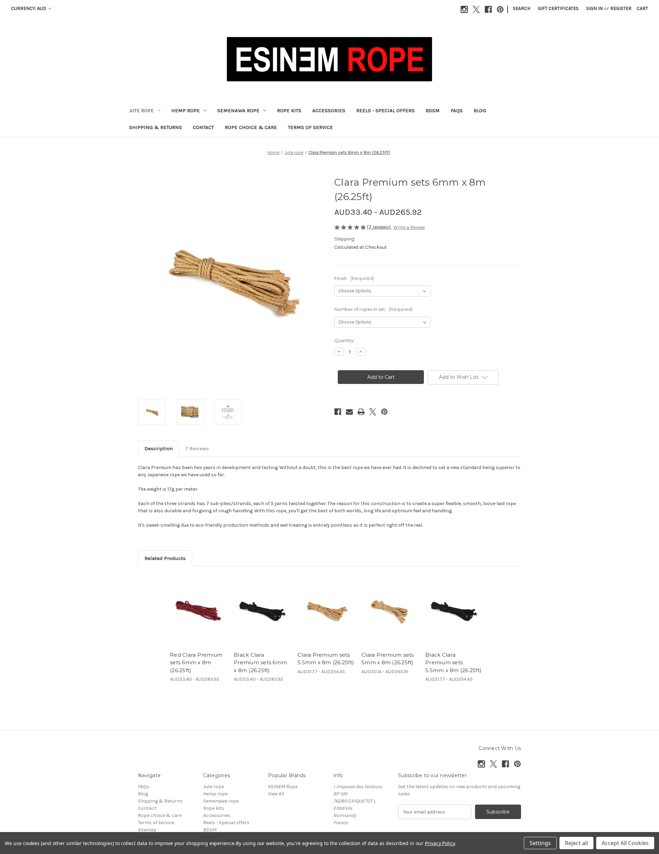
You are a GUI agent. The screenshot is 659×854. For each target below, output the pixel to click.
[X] (476, 9)
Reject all (576, 843)
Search (521, 8)
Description (158, 448)
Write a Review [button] (409, 227)
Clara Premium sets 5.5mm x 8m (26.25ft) (326, 659)
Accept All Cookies (625, 843)
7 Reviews (197, 448)
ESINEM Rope (283, 786)
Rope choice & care (251, 127)
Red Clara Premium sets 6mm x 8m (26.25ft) (196, 663)
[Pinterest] (500, 9)
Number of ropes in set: (373, 309)
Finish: (354, 278)
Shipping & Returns (155, 127)
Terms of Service (310, 127)
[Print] (361, 412)
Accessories (328, 110)
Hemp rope (185, 110)
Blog (480, 110)
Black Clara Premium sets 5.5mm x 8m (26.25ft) (453, 663)
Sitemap (147, 830)
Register (621, 8)
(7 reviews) (379, 227)
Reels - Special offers (385, 110)
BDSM (433, 110)
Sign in (594, 8)
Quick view (192, 604)
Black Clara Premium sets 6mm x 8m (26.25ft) (260, 663)
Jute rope (141, 110)
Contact (203, 127)
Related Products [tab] (165, 558)
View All (276, 794)
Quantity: (344, 340)
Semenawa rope (238, 110)
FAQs (457, 110)
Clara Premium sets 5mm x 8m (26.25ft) (387, 659)
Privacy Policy (440, 843)
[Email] (349, 412)
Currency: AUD (29, 8)
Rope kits (289, 110)
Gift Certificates (558, 8)
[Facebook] (488, 9)
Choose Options (198, 616)
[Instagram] (464, 9)
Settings (540, 843)
